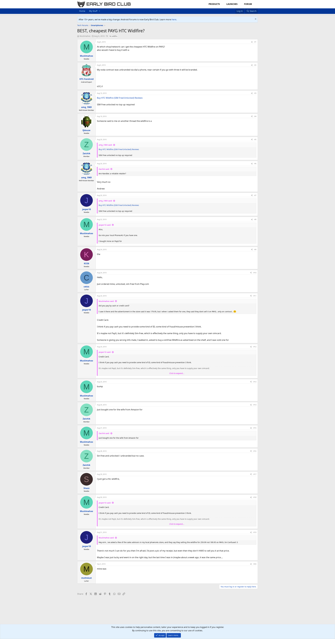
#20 (254, 564)
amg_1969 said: (105, 145)
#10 (254, 273)
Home (82, 11)
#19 (254, 532)
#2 (255, 65)
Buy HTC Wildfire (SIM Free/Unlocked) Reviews (120, 97)
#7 (255, 195)
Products (214, 4)
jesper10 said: (105, 225)
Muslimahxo (85, 36)
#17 (254, 474)
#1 (255, 42)
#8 (255, 219)
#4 (255, 116)
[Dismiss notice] (255, 19)
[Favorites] (234, 9)
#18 (254, 497)
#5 (255, 139)
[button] (99, 11)
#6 (255, 163)
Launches (232, 4)
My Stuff (93, 11)
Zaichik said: (104, 169)
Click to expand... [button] (176, 373)
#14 (254, 405)
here (174, 19)
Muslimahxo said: (106, 301)
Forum (248, 4)
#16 (254, 451)
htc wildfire (113, 36)
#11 (254, 296)
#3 (255, 93)
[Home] (231, 9)
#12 (254, 347)
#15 (254, 428)
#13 (254, 382)
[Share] (251, 42)
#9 (255, 249)
